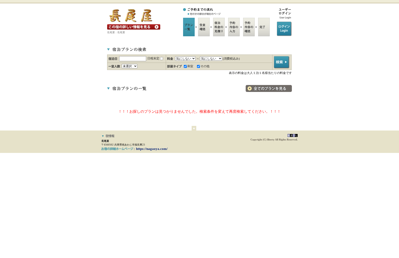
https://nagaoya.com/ (152, 149)
